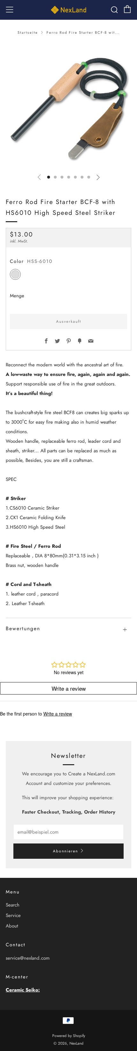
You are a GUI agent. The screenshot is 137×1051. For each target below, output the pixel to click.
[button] (48, 177)
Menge (17, 295)
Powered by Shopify (68, 1036)
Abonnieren (65, 851)
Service (13, 915)
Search (12, 904)
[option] (68, 105)
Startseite (28, 32)
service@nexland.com (28, 958)
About (12, 925)
